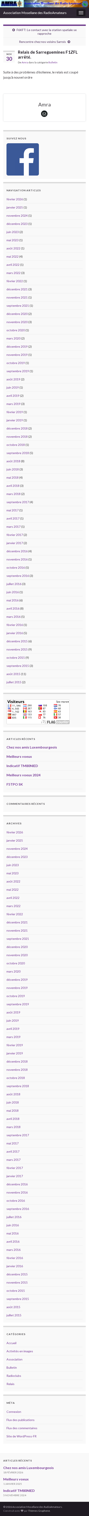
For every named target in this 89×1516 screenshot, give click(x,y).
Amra (25, 62)
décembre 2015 (17, 641)
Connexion (13, 1411)
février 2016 (14, 625)
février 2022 (14, 281)
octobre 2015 (15, 657)
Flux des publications (20, 1420)
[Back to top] (79, 1506)
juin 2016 (12, 592)
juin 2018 (12, 469)
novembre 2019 (17, 354)
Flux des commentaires (21, 1428)
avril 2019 (12, 395)
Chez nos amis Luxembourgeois (31, 747)
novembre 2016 (17, 559)
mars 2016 (13, 616)
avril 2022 (12, 264)
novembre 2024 (17, 215)
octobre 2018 (15, 445)
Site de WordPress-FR (21, 1436)
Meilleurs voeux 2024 (23, 775)
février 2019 (14, 412)
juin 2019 (12, 387)
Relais (10, 1384)
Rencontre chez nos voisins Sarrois (42, 42)
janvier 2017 (14, 543)
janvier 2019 (14, 420)
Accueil (11, 1343)
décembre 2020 (17, 314)
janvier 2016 (14, 633)
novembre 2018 (17, 436)
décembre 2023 (17, 224)
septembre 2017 (17, 502)
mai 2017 (12, 510)
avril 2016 (12, 608)
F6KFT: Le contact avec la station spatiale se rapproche (47, 31)
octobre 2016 (15, 567)
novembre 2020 (17, 322)
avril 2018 (12, 485)
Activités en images (19, 1351)
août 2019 (13, 379)
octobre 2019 (15, 363)
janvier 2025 (14, 207)
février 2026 (14, 199)
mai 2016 (12, 600)
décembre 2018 (17, 428)
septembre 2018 (17, 453)
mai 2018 (12, 477)
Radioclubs (13, 1375)
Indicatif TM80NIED (22, 766)
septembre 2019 (17, 371)
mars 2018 (13, 494)
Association (14, 1359)
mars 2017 (13, 526)
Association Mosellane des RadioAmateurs (35, 13)
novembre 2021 (17, 297)
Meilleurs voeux (19, 756)
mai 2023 (12, 240)
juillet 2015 (13, 682)
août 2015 (13, 674)
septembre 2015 (17, 666)
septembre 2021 (17, 305)
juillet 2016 (13, 584)
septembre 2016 (17, 575)
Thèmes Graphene (39, 1510)
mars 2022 (13, 273)
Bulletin (52, 62)
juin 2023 (12, 232)
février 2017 (14, 535)
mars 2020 (13, 338)
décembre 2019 (17, 346)
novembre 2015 (17, 649)
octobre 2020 (15, 330)
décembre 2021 (17, 289)
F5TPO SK (14, 784)
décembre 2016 (17, 551)
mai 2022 (12, 256)
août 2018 (13, 461)
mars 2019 (13, 404)
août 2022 (13, 248)
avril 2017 (12, 518)
